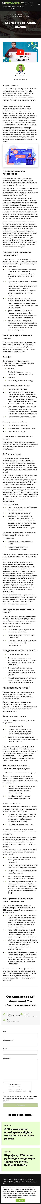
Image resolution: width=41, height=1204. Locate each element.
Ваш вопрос (6, 1058)
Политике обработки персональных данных (19, 1195)
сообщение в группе (30, 1016)
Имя (4, 1031)
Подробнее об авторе (20, 79)
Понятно (20, 1200)
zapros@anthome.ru (13, 1022)
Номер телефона (8, 1040)
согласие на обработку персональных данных (23, 1096)
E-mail (5, 1049)
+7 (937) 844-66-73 (13, 1016)
